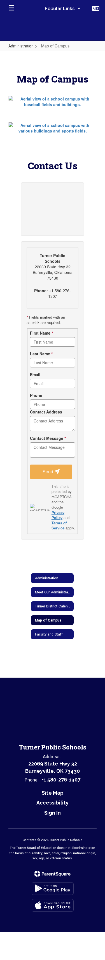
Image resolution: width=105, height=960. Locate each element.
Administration (21, 46)
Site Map (53, 793)
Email (35, 374)
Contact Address (46, 412)
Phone (36, 395)
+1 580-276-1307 (60, 780)
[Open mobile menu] (11, 8)
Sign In (52, 813)
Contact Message (48, 438)
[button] (62, 8)
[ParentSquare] (52, 874)
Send (48, 471)
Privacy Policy (58, 515)
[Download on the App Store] (53, 905)
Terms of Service (59, 525)
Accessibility (52, 803)
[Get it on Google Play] (53, 888)
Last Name (41, 353)
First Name (41, 333)
